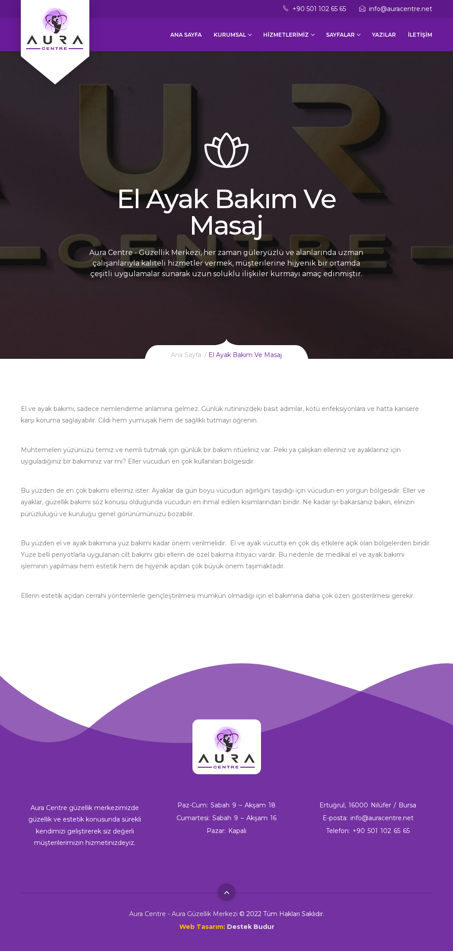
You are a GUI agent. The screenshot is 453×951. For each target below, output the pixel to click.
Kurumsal (230, 34)
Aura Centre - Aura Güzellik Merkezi (183, 914)
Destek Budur (250, 927)
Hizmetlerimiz (286, 34)
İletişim (420, 34)
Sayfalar (340, 34)
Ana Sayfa (186, 34)
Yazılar (384, 34)
